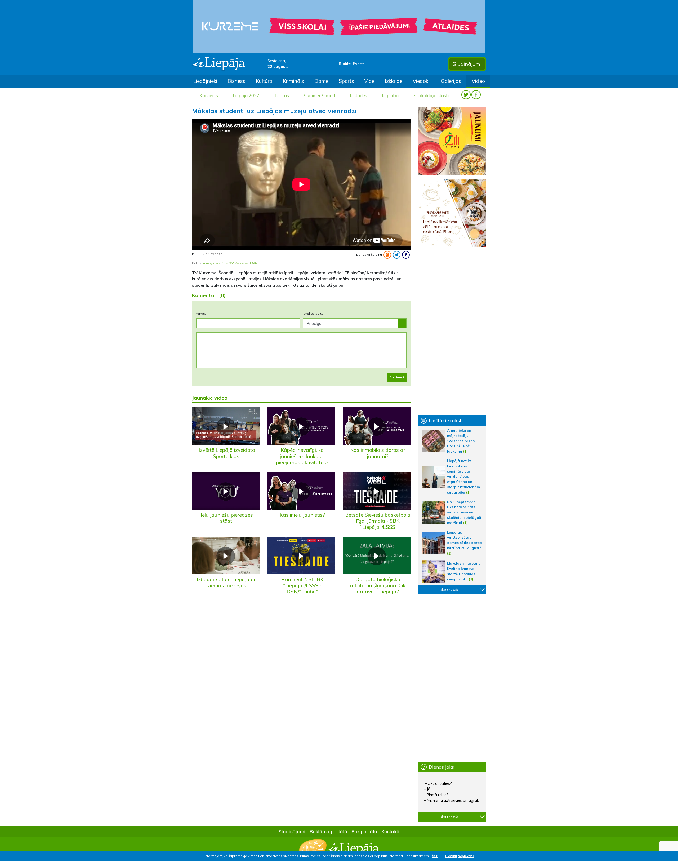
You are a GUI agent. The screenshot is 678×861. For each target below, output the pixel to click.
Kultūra (264, 81)
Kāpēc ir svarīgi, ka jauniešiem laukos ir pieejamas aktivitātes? (302, 456)
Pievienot (397, 377)
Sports (346, 81)
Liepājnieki (205, 81)
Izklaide (393, 81)
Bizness (237, 81)
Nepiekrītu (466, 856)
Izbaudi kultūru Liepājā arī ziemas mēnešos (227, 582)
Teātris (281, 95)
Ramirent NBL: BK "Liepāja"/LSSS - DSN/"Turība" (302, 585)
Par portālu (364, 831)
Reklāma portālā (328, 831)
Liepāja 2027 (246, 95)
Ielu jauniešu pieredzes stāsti (227, 518)
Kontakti (390, 831)
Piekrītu (451, 856)
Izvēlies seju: (313, 313)
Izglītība (390, 95)
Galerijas (451, 81)
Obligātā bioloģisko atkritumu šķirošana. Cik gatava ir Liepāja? (377, 585)
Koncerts (208, 95)
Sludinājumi (467, 64)
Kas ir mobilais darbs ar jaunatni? (377, 453)
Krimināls (293, 81)
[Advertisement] (452, 331)
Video (478, 81)
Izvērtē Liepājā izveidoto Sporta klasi (227, 453)
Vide (369, 81)
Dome (321, 81)
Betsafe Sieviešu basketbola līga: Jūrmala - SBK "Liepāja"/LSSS (378, 521)
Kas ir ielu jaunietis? (302, 515)
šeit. (435, 856)
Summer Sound (319, 95)
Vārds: (201, 313)
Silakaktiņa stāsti (431, 95)
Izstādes (358, 95)
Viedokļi (422, 81)
